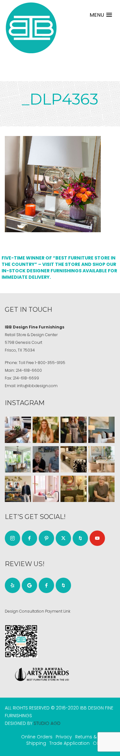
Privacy (64, 737)
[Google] (29, 585)
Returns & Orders (94, 737)
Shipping (36, 743)
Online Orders (36, 737)
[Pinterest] (46, 538)
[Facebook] (29, 538)
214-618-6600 (29, 370)
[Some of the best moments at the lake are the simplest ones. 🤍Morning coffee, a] (18, 459)
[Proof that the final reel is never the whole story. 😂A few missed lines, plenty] (46, 459)
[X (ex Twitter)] (63, 538)
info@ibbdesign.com (37, 385)
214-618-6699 (26, 378)
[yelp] (12, 585)
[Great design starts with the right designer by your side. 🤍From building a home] (101, 459)
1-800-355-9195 (50, 362)
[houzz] (80, 538)
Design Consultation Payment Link (37, 611)
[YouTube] (97, 538)
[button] (100, 15)
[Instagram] (12, 538)
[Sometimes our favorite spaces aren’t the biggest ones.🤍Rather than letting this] (46, 489)
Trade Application (69, 743)
